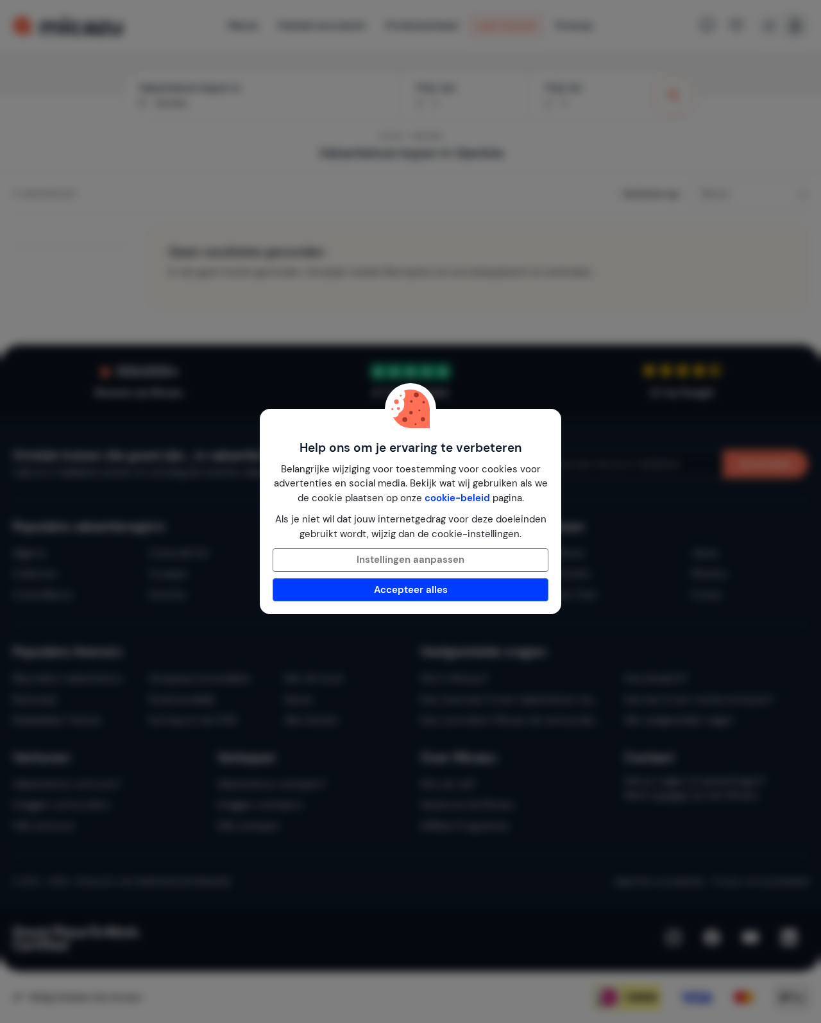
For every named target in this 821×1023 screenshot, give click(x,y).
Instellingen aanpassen (410, 559)
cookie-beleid (457, 498)
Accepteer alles (411, 589)
